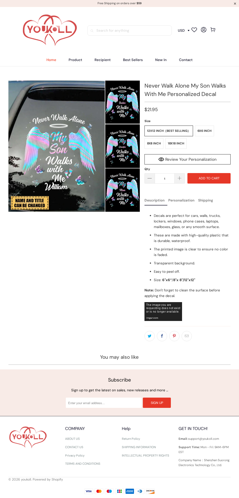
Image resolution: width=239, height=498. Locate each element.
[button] (75, 60)
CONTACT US (74, 447)
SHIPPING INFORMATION (139, 447)
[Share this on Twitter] (149, 336)
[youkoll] (49, 30)
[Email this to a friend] (187, 336)
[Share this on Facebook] (162, 336)
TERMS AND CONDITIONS (82, 464)
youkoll (26, 479)
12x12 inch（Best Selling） (168, 131)
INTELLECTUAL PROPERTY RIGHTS (145, 455)
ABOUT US (72, 439)
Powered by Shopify (48, 479)
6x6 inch (204, 131)
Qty (147, 169)
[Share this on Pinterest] (174, 336)
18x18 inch (176, 143)
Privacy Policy (74, 455)
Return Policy (131, 439)
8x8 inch (154, 143)
